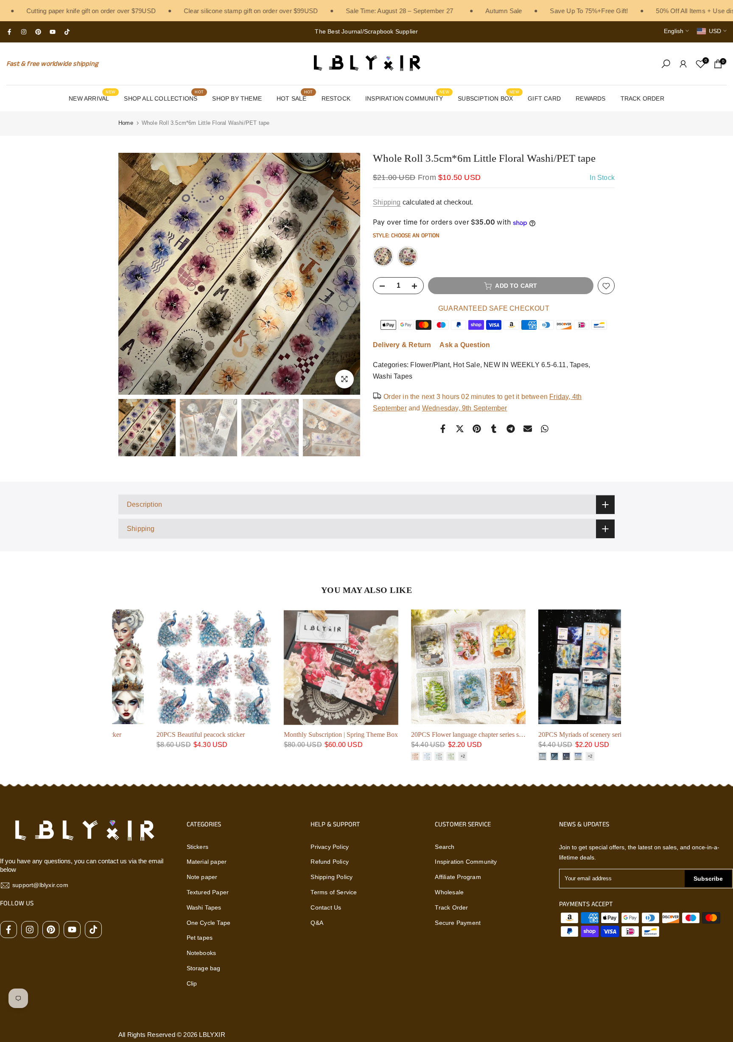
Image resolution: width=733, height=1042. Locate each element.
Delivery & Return (402, 345)
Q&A (317, 922)
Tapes (579, 365)
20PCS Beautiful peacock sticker (163, 734)
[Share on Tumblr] (494, 428)
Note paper (202, 876)
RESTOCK (336, 98)
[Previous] (133, 273)
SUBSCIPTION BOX (488, 97)
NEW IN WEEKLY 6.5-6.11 (525, 365)
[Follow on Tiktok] (67, 32)
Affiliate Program (458, 876)
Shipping (387, 202)
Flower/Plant (429, 365)
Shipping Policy (332, 876)
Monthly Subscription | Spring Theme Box (303, 734)
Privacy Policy (330, 846)
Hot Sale (466, 365)
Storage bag (204, 968)
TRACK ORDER (642, 98)
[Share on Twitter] (460, 428)
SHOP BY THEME (237, 98)
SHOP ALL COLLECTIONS (164, 97)
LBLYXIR (212, 1034)
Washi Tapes (392, 376)
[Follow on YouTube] (53, 32)
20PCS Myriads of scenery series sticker (554, 734)
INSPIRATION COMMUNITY (407, 97)
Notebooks (201, 952)
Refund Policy (330, 861)
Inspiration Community (466, 861)
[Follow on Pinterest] (38, 32)
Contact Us (326, 907)
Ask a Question (464, 345)
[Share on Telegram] (510, 428)
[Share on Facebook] (443, 428)
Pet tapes (200, 937)
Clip (192, 983)
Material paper (207, 861)
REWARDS (590, 98)
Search (444, 846)
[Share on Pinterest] (477, 428)
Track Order (451, 907)
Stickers (198, 846)
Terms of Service (334, 892)
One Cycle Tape (209, 922)
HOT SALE (295, 97)
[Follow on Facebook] (9, 32)
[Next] (345, 273)
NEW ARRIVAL (92, 97)
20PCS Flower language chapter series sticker (434, 734)
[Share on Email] (527, 428)
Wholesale (449, 892)
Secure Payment (458, 922)
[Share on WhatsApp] (544, 428)
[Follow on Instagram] (24, 32)
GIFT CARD (544, 98)
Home (125, 123)
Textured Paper (208, 892)
